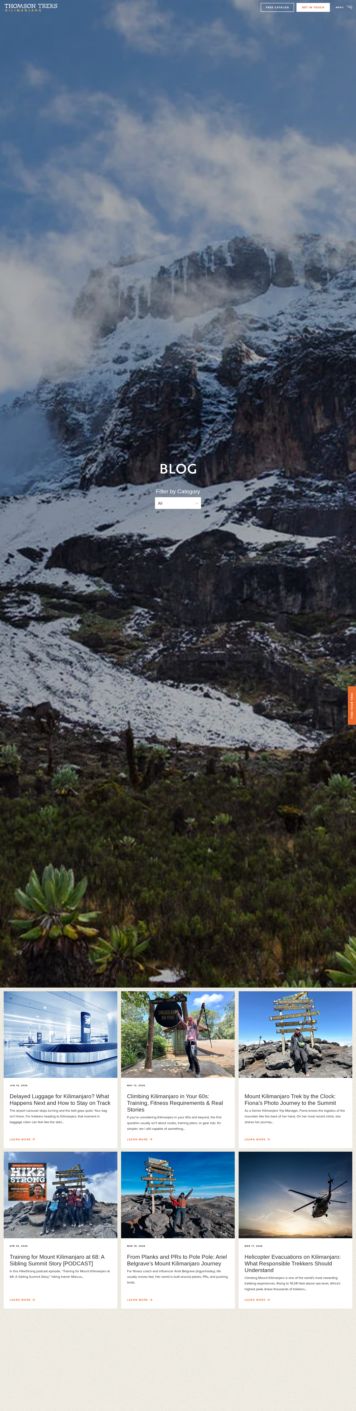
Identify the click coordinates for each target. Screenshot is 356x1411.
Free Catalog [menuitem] (277, 7)
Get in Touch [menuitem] (313, 7)
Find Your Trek (352, 705)
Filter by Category (178, 491)
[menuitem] (33, 7)
